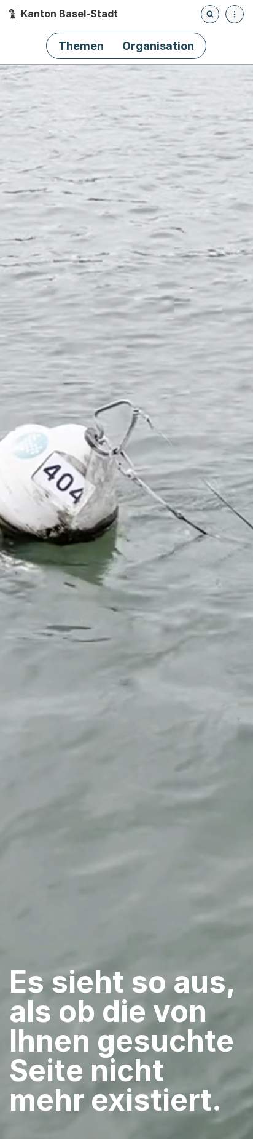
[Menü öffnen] (234, 14)
